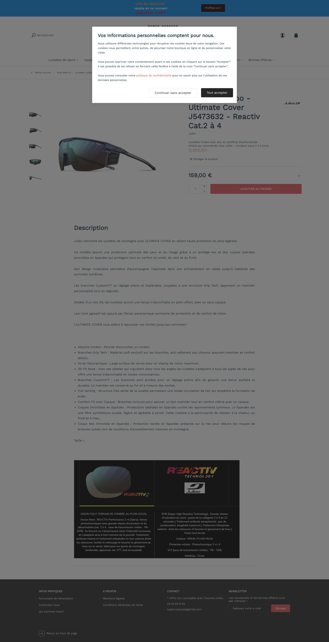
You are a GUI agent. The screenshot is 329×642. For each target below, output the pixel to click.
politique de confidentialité (154, 75)
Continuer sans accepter (173, 93)
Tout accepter (217, 92)
